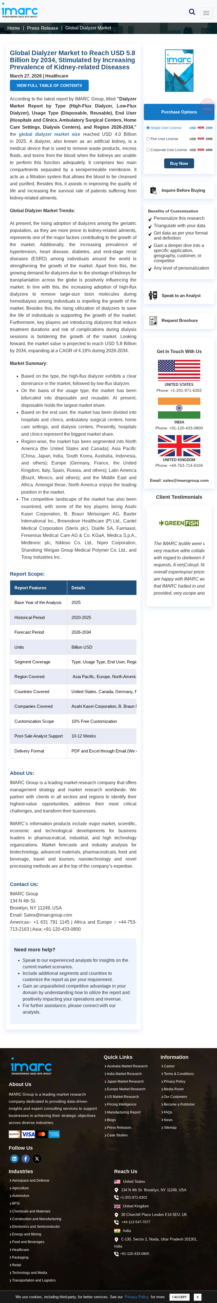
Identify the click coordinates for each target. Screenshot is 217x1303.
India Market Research (124, 1074)
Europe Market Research (126, 1089)
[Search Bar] (192, 11)
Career (169, 1066)
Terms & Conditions (179, 1074)
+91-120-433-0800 (134, 1254)
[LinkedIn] (14, 1158)
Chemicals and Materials (31, 1211)
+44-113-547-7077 (135, 1222)
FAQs (168, 1112)
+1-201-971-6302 (133, 1197)
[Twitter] (37, 1158)
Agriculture (20, 1188)
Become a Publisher (179, 1104)
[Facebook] (25, 1158)
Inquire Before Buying (182, 190)
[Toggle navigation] (206, 13)
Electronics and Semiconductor (36, 1227)
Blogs (111, 1120)
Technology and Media (29, 1273)
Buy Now (179, 163)
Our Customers (175, 1097)
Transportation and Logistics (34, 1280)
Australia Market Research (127, 1066)
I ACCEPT (179, 1297)
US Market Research (123, 1097)
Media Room (174, 1089)
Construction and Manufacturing (36, 1219)
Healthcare (20, 1250)
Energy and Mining (26, 1234)
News (168, 1120)
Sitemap (170, 1128)
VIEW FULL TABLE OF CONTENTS (49, 85)
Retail (16, 1265)
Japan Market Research (125, 1081)
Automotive (20, 1196)
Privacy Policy (137, 1297)
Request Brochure (179, 320)
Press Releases (119, 1128)
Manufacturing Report (123, 1112)
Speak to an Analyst (180, 295)
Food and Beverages (28, 1242)
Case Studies (117, 1135)
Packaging (20, 1257)
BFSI (15, 1203)
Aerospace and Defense (30, 1180)
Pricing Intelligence (121, 1104)
